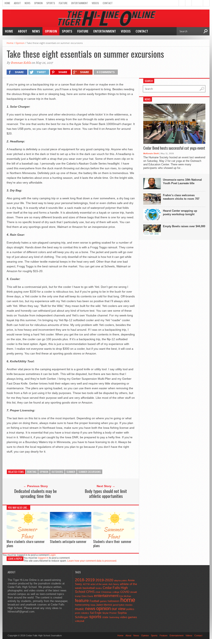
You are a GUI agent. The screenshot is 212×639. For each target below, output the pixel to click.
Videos (95, 3)
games (103, 601)
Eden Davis (87, 596)
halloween (113, 601)
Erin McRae (125, 596)
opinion (44, 471)
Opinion (38, 3)
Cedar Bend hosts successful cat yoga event (174, 148)
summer (70, 471)
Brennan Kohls (21, 62)
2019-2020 (104, 580)
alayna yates (120, 580)
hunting (31, 471)
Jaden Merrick (104, 604)
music (79, 609)
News (27, 3)
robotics (85, 613)
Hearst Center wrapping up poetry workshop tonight (180, 212)
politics (130, 609)
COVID (124, 591)
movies (128, 605)
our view (118, 609)
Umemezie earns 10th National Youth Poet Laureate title (182, 181)
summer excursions (89, 471)
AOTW (86, 584)
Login (52, 555)
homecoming (82, 604)
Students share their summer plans (112, 543)
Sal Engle (95, 612)
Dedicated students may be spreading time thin (35, 493)
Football (94, 601)
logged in (43, 557)
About (17, 3)
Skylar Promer (109, 613)
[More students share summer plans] (27, 537)
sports (95, 616)
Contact (108, 3)
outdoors (57, 471)
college (115, 592)
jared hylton (118, 605)
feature (82, 600)
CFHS (90, 591)
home (127, 599)
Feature (63, 3)
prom (77, 613)
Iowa (92, 605)
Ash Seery (113, 584)
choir (97, 592)
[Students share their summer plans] (114, 537)
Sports (50, 3)
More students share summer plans (26, 543)
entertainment (106, 595)
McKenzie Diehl (151, 153)
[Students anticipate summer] (70, 537)
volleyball (79, 621)
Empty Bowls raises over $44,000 (184, 226)
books (99, 588)
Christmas (106, 592)
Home (7, 3)
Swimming (114, 617)
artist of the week (99, 584)
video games (128, 617)
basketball (89, 588)
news (90, 608)
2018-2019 (85, 580)
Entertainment (79, 3)
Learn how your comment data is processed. (92, 560)
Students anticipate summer (68, 541)
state (105, 617)
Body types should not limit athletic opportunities (106, 493)
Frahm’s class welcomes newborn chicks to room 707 (181, 197)
